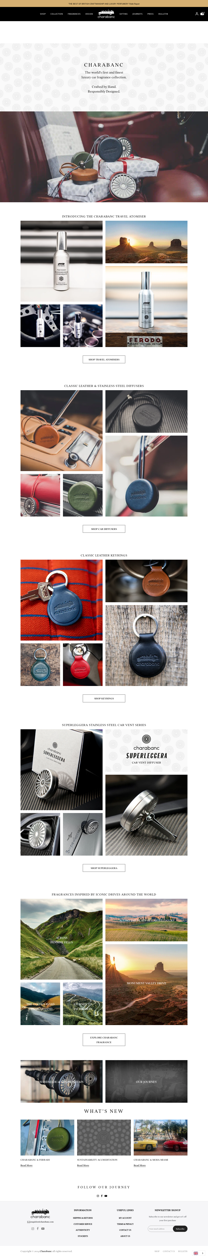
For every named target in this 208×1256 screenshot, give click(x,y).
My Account (125, 1218)
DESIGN (89, 14)
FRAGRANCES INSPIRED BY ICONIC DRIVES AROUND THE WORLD (104, 894)
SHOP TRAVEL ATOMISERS (104, 359)
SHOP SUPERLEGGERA (104, 867)
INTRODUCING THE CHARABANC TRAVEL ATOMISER (104, 216)
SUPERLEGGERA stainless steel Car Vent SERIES (104, 725)
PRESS (150, 14)
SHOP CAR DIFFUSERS (104, 528)
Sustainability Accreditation (97, 1159)
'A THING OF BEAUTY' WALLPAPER (104, 4)
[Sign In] (196, 14)
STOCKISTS (83, 1236)
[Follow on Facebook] (101, 1196)
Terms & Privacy (125, 1224)
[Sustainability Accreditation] (104, 1138)
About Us (125, 1236)
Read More (27, 1165)
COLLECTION (57, 14)
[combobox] (198, 1253)
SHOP (43, 14)
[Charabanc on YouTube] (106, 1196)
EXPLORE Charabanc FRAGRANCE (104, 1039)
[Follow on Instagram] (98, 1196)
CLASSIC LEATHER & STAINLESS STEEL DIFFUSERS (104, 385)
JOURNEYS (137, 14)
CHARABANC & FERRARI (35, 1159)
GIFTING (124, 14)
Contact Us (125, 1230)
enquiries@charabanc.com (42, 1222)
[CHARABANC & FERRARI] (47, 1138)
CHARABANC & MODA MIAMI (151, 1159)
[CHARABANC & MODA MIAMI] (160, 1138)
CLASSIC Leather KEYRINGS (104, 555)
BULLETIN (163, 14)
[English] (198, 1253)
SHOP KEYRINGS (104, 698)
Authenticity (83, 1230)
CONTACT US (169, 1251)
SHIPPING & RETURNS (83, 1218)
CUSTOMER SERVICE (83, 1224)
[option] (104, 3)
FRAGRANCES (74, 14)
